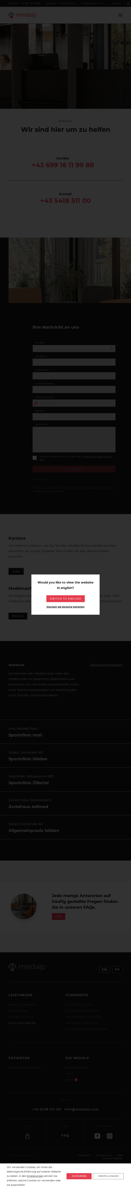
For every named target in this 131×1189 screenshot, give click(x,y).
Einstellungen (35, 1176)
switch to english (65, 599)
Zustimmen (79, 1176)
